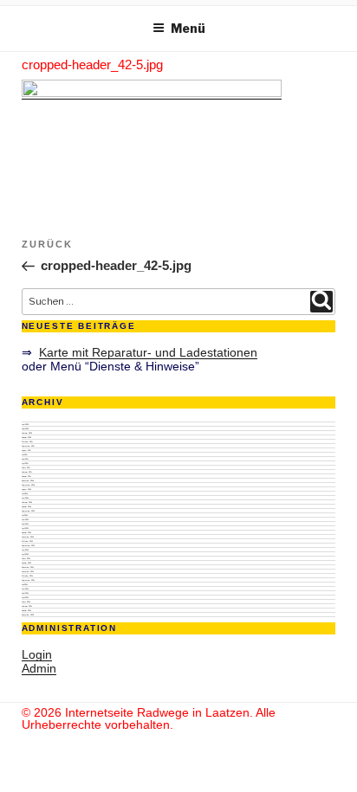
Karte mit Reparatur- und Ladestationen (148, 352)
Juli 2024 (25, 493)
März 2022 (26, 558)
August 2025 (26, 450)
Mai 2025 (25, 459)
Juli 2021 (25, 584)
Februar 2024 (27, 502)
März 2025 (26, 467)
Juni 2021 (25, 588)
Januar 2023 (26, 532)
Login (37, 654)
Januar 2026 (26, 437)
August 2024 (26, 489)
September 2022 (28, 545)
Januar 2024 (26, 506)
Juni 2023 (25, 519)
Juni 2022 (25, 550)
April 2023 (25, 528)
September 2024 (28, 485)
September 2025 (28, 446)
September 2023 (28, 511)
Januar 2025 (26, 476)
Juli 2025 (25, 454)
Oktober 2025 (27, 441)
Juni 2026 (25, 424)
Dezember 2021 (28, 567)
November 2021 (28, 571)
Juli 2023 (25, 515)
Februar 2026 (27, 433)
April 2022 (25, 554)
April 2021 (25, 597)
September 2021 (28, 580)
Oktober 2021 (27, 575)
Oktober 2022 (27, 541)
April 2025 (25, 463)
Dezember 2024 (28, 480)
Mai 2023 (25, 524)
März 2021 (26, 601)
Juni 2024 (25, 498)
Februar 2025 (27, 472)
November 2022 (28, 537)
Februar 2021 (27, 606)
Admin (39, 668)
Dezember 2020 (28, 614)
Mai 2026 (25, 428)
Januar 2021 (26, 610)
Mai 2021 (25, 593)
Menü (188, 28)
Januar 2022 (26, 562)
